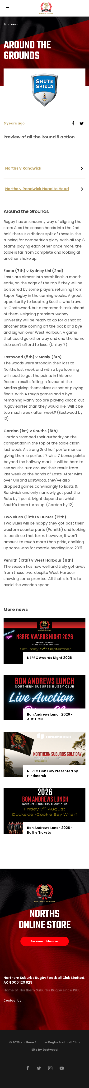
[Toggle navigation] (7, 8)
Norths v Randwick (23, 168)
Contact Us (12, 1000)
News (14, 24)
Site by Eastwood (44, 1050)
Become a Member (44, 941)
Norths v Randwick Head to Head (37, 189)
